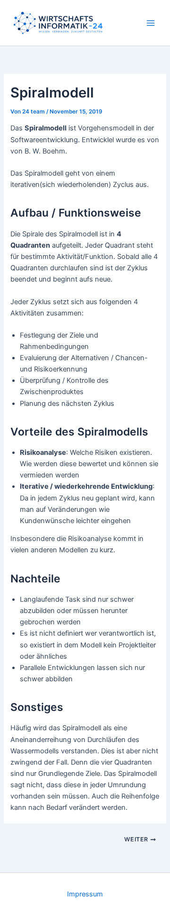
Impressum (85, 894)
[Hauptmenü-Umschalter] (151, 23)
